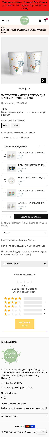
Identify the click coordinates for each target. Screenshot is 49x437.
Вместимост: (13, 120)
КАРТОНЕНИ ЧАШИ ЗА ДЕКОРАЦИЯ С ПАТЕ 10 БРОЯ (31, 203)
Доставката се (24, 112)
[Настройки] (39, 20)
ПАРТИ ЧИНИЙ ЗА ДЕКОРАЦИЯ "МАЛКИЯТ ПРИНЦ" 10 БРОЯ (31, 178)
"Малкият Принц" (19, 223)
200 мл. (5, 125)
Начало (4, 27)
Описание (7, 233)
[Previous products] (39, 147)
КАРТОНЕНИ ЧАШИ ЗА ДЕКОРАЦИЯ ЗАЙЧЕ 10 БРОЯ (31, 190)
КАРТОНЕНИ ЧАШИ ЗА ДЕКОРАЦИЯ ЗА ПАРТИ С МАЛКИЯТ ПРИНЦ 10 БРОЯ (31, 152)
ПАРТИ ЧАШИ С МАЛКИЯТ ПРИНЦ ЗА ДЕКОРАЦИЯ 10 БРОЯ (31, 165)
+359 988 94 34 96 (13, 383)
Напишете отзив (24, 324)
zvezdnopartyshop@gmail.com (18, 387)
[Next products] (45, 147)
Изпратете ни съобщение (16, 137)
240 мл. (15, 125)
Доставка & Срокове (11, 264)
